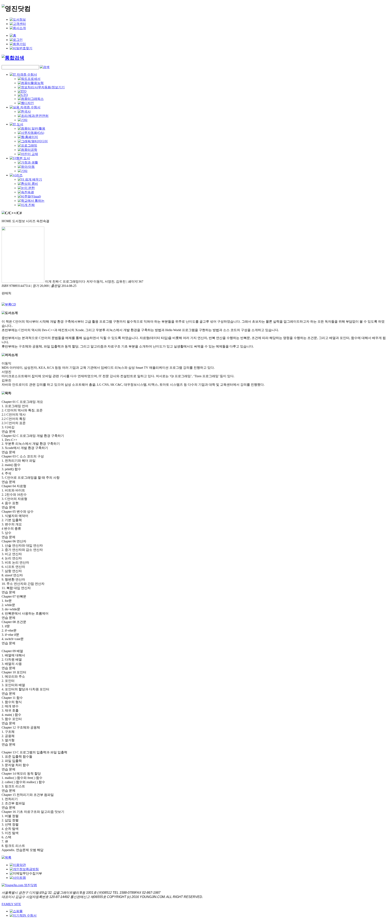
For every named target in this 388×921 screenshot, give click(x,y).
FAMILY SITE (11, 904)
